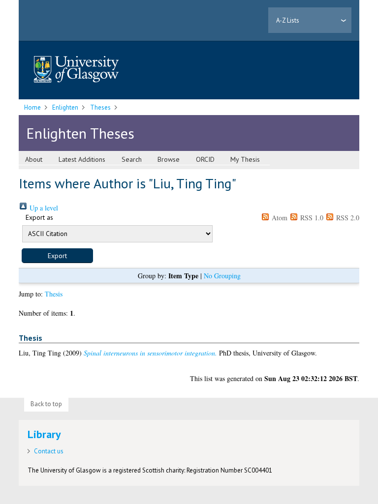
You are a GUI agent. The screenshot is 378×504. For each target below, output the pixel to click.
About (33, 159)
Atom (278, 217)
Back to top (46, 404)
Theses (100, 107)
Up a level (43, 207)
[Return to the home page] (76, 70)
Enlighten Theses (80, 133)
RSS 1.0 (310, 217)
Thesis (54, 293)
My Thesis (245, 159)
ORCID (205, 159)
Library (44, 434)
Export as (39, 217)
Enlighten (65, 107)
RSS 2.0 (346, 217)
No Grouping (222, 275)
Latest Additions (82, 159)
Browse (169, 159)
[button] (57, 255)
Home (32, 107)
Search (132, 159)
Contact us (48, 451)
